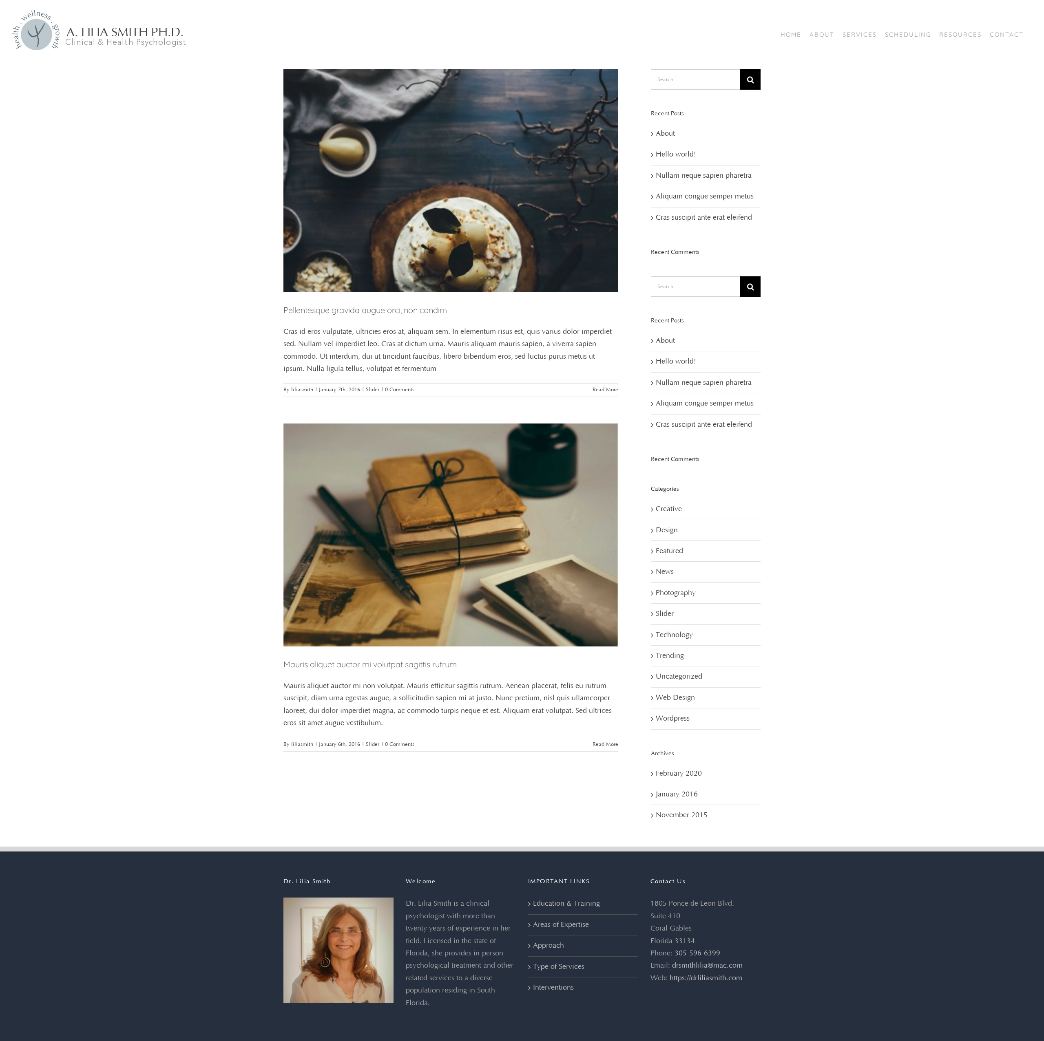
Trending (670, 656)
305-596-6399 (697, 953)
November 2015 (682, 815)
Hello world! (676, 154)
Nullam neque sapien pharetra (704, 176)
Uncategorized (679, 677)
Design (667, 530)
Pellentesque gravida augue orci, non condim (365, 310)
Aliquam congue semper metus (705, 196)
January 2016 (677, 794)
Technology (674, 635)
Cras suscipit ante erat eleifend (704, 218)
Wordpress (673, 719)
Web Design (675, 698)
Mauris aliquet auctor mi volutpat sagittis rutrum (370, 664)
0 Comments (399, 390)
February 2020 (679, 774)
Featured (669, 551)
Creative (669, 509)
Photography (676, 593)
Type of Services (558, 967)
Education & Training (566, 904)
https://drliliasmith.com (706, 978)
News (665, 572)
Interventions (553, 988)
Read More (605, 390)
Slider (372, 390)
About (665, 134)
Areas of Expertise (561, 925)
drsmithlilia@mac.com (707, 966)
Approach (548, 946)
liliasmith (302, 390)
